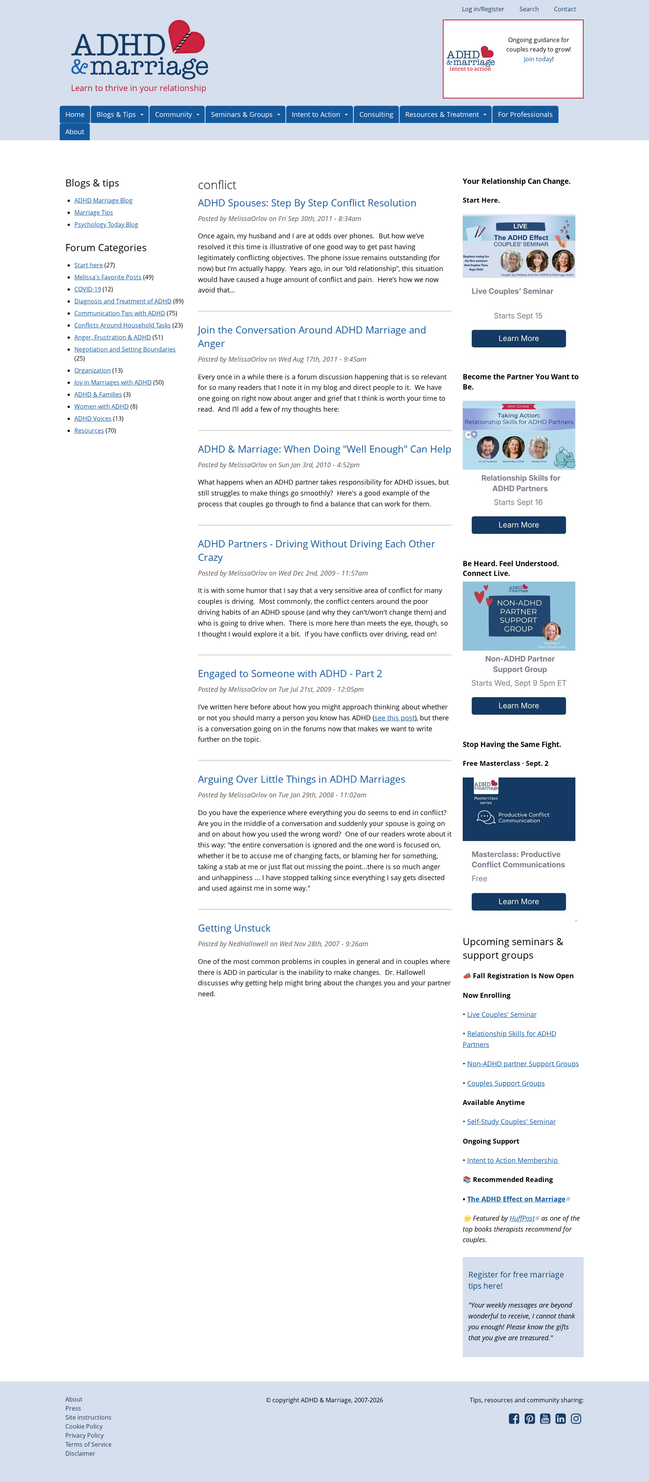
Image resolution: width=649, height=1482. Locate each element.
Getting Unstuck (234, 928)
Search (529, 9)
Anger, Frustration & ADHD (112, 337)
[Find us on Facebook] (514, 1421)
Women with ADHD (101, 406)
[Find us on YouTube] (545, 1421)
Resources (89, 430)
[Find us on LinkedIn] (560, 1421)
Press (73, 1408)
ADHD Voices (93, 418)
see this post (394, 717)
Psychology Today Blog (106, 224)
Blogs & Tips (116, 114)
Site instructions (88, 1417)
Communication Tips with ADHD (119, 313)
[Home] (140, 50)
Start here (88, 265)
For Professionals (525, 114)
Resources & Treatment (442, 114)
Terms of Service (88, 1444)
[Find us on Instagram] (576, 1421)
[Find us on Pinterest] (529, 1421)
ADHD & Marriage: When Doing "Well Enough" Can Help (324, 449)
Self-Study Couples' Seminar (511, 1121)
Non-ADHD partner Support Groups (523, 1063)
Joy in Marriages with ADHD (113, 382)
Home (75, 114)
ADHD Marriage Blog (103, 200)
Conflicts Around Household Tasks (122, 325)
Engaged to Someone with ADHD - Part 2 (290, 673)
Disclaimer (80, 1453)
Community (173, 114)
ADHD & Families (98, 394)
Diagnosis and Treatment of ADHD (123, 301)
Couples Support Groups (506, 1083)
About (74, 131)
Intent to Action (316, 114)
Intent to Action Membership (513, 1160)
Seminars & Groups (242, 114)
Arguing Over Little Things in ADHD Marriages (301, 779)
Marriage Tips (93, 212)
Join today (538, 59)
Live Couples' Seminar (502, 1014)
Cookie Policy (84, 1426)
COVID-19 (87, 289)
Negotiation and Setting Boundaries (125, 349)
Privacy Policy (84, 1435)
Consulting (376, 114)
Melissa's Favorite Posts (108, 277)
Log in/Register (483, 9)
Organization (92, 370)
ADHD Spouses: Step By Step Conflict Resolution (307, 202)
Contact (565, 9)
